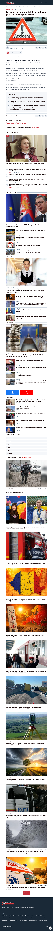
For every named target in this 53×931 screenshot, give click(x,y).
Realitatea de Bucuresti (29, 915)
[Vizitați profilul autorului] (7, 47)
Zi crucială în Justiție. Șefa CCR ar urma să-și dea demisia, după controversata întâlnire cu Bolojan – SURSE (25, 164)
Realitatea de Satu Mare (6, 918)
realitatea (23, 123)
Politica (8, 166)
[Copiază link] (36, 48)
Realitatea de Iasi (16, 918)
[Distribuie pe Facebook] (39, 48)
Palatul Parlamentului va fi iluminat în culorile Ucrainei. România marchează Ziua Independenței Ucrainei (28, 102)
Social (10, 172)
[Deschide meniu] (45, 2)
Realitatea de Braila (23, 920)
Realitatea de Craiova (14, 920)
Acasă (8, 6)
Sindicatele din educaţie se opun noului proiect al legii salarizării (28, 105)
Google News (35, 127)
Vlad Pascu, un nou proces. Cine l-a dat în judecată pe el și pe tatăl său (27, 174)
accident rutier (11, 123)
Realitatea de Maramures (36, 918)
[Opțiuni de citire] (50, 928)
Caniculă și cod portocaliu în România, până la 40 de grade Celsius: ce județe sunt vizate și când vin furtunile (26, 600)
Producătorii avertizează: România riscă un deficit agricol (31, 367)
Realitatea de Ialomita (33, 920)
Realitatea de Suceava (25, 918)
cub (18, 123)
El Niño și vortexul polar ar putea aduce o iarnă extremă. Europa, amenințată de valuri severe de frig (24, 852)
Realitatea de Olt (5, 920)
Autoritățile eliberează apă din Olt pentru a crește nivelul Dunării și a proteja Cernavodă (31, 374)
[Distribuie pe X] (45, 48)
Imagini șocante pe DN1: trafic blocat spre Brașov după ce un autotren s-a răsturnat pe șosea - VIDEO (23, 708)
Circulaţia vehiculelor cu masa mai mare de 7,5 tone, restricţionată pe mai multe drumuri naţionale (24, 108)
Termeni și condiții (9, 907)
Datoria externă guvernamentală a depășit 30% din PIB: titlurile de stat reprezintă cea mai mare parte (25, 355)
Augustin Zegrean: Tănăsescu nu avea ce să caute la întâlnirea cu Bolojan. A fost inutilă (30, 421)
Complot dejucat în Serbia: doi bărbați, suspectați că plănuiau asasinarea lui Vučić (27, 98)
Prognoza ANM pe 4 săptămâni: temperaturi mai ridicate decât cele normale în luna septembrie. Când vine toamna (26, 780)
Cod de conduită (30, 907)
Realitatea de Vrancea (40, 915)
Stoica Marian (43, 669)
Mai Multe (26, 893)
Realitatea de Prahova (47, 918)
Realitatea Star (21, 915)
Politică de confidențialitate (20, 907)
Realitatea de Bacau (43, 920)
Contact (3, 907)
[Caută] (42, 2)
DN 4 (30, 123)
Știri (11, 6)
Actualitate (16, 6)
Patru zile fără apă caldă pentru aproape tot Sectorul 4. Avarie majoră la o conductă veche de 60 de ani (30, 251)
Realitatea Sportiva (12, 915)
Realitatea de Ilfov (19, 47)
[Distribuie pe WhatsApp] (42, 48)
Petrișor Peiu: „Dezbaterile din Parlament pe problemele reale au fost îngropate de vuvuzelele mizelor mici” (30, 297)
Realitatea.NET (4, 915)
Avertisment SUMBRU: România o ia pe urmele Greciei (30, 360)
